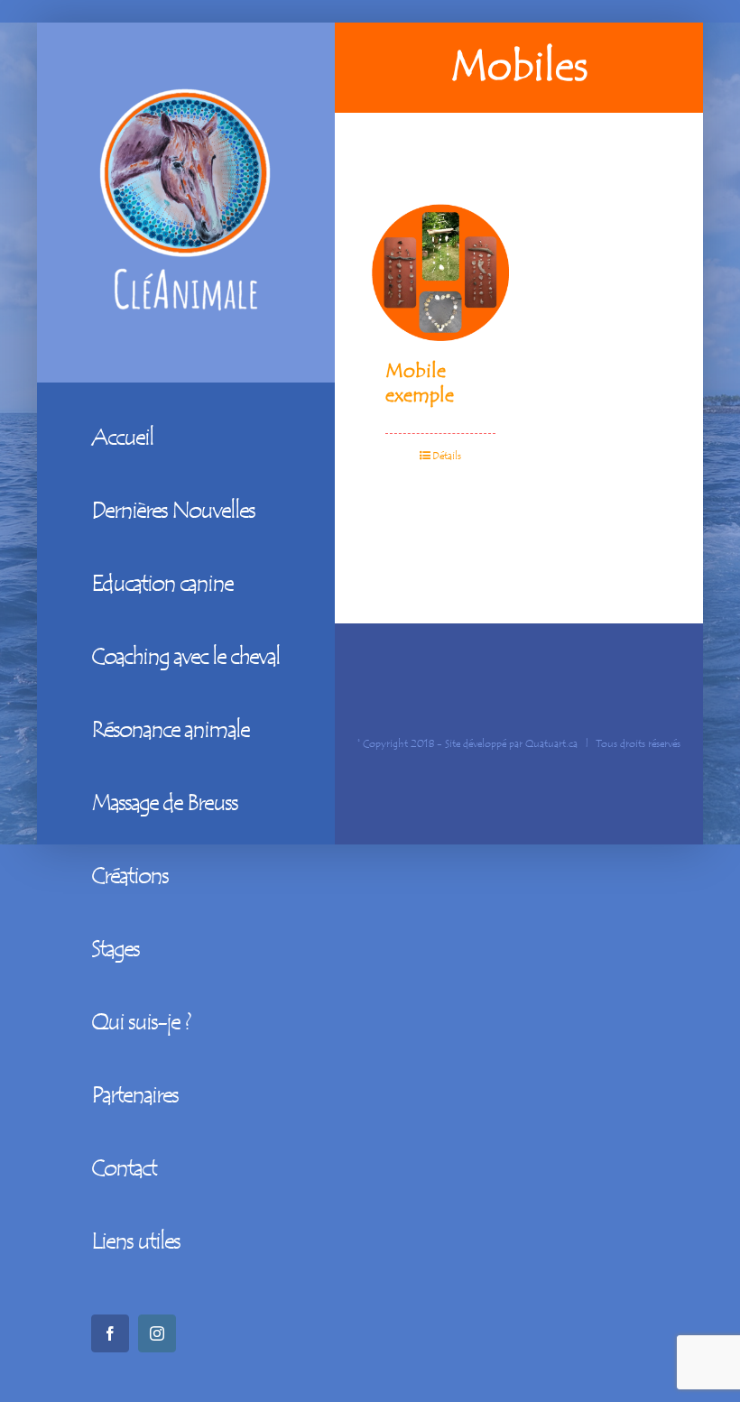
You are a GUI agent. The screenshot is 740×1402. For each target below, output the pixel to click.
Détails (446, 455)
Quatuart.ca (551, 743)
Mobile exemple (419, 382)
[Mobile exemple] (440, 273)
